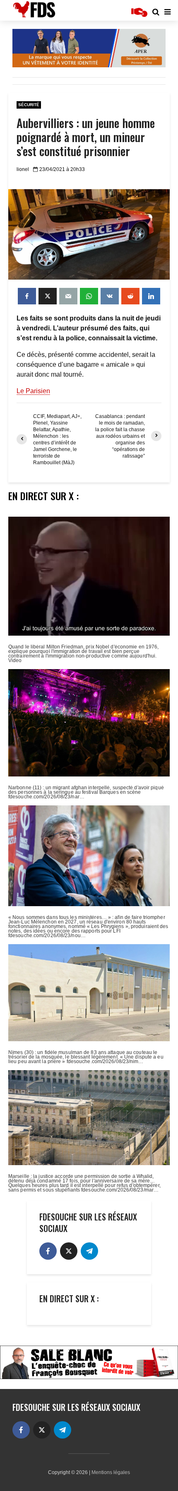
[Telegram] (89, 1251)
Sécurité (28, 104)
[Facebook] (48, 1251)
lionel (23, 169)
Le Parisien (33, 390)
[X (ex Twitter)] (68, 1251)
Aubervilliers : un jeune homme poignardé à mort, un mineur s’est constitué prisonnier (86, 137)
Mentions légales (110, 1472)
